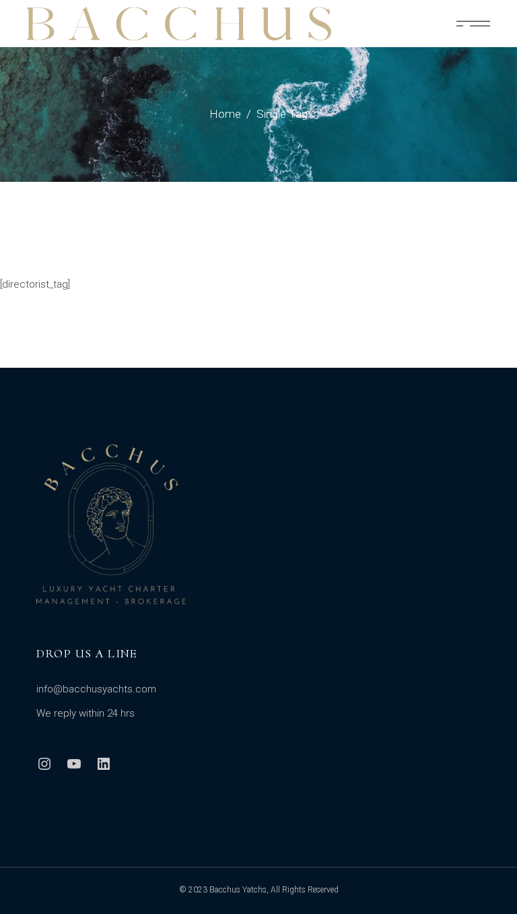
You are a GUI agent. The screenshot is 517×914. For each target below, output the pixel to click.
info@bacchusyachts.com (96, 689)
